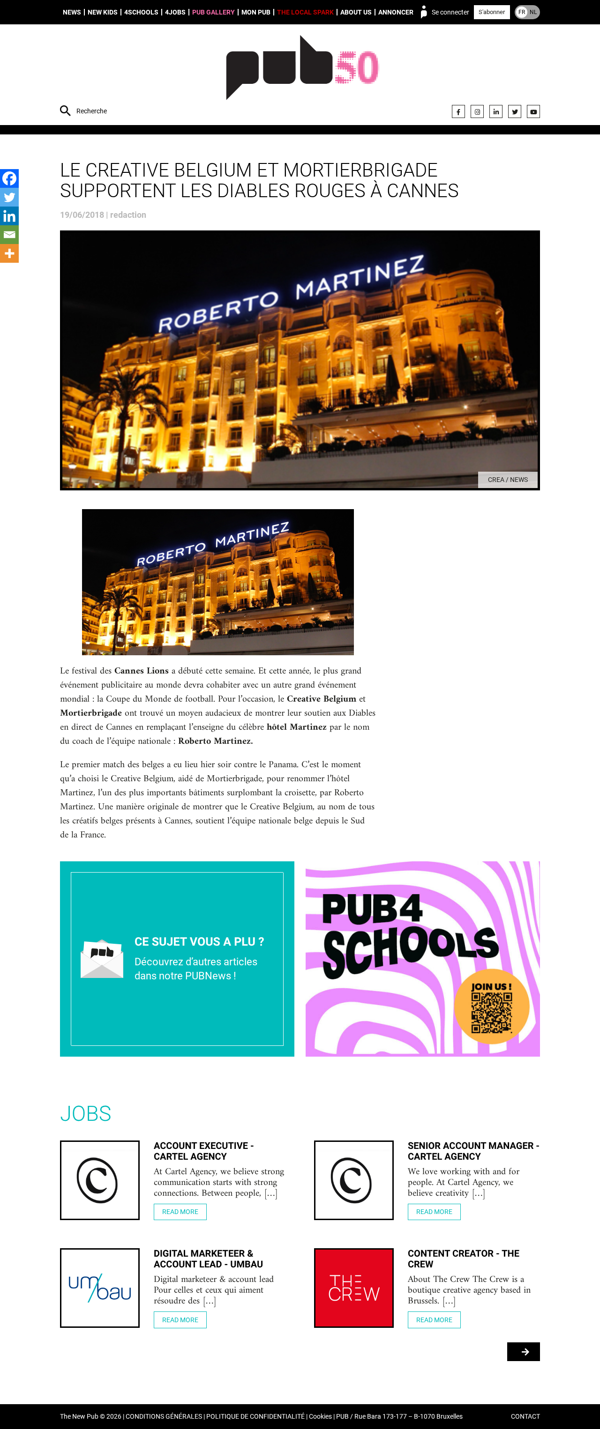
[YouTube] (533, 111)
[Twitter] (514, 111)
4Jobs (175, 12)
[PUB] (302, 76)
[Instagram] (477, 111)
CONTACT (525, 1416)
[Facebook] (458, 111)
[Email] (9, 234)
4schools (141, 12)
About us (356, 12)
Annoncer (395, 12)
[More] (9, 253)
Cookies (320, 1416)
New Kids (103, 12)
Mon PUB (255, 12)
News (72, 12)
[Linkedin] (9, 216)
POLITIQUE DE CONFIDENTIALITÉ (255, 1416)
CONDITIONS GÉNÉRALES (164, 1416)
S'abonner (492, 11)
